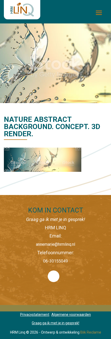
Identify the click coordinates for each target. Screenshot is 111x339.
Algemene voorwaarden (71, 314)
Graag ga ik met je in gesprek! (55, 323)
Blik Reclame (90, 332)
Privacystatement (34, 314)
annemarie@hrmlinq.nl (55, 244)
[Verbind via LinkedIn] (55, 283)
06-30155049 (55, 261)
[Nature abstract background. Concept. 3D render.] (42, 159)
